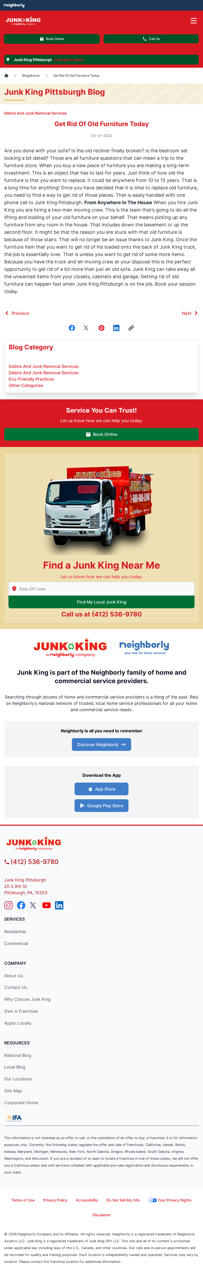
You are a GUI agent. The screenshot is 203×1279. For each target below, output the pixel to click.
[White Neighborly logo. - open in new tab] (14, 5)
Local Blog (14, 1067)
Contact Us (15, 987)
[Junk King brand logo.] (70, 647)
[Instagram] (8, 905)
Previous (20, 313)
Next (186, 313)
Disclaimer (101, 1215)
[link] (131, 328)
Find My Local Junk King (101, 602)
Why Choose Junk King (27, 999)
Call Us (154, 39)
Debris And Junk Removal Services (35, 113)
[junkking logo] (101, 843)
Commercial (16, 943)
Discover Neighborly (97, 744)
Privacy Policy (55, 1200)
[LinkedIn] (59, 905)
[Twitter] (87, 328)
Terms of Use (23, 1200)
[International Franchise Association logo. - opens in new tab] (14, 1118)
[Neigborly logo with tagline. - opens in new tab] (145, 647)
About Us (13, 975)
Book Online (55, 39)
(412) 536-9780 (117, 614)
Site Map (13, 1090)
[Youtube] (46, 905)
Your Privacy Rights (175, 1200)
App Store (105, 789)
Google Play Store (105, 805)
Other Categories (26, 385)
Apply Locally (17, 1023)
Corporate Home (21, 1102)
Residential (15, 931)
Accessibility (87, 1200)
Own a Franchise (21, 1011)
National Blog (17, 1055)
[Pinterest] (101, 328)
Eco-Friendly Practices (31, 379)
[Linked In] (116, 328)
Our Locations (18, 1078)
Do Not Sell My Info (123, 1200)
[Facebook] (72, 328)
